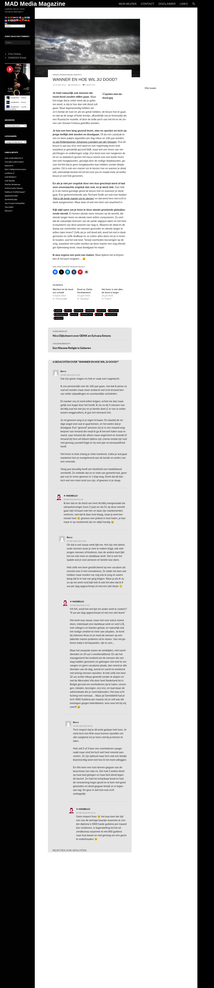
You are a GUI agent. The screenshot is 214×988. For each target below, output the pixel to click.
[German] (23, 17)
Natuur (101, 311)
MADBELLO (75, 85)
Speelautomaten (11, 195)
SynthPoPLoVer (11, 199)
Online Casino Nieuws (14, 188)
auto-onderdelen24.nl (14, 158)
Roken (74, 314)
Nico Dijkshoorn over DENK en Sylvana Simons (82, 333)
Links (184, 3)
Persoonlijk (66, 74)
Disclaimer (167, 3)
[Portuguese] (20, 20)
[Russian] (23, 20)
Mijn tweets (150, 88)
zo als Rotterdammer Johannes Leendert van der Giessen (85, 142)
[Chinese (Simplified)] (11, 17)
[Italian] (9, 20)
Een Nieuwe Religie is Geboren (72, 346)
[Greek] (25, 17)
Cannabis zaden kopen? (14, 162)
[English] (17, 17)
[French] (20, 17)
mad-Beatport (10, 177)
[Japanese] (11, 20)
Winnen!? (9, 211)
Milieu (56, 74)
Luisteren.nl (9, 173)
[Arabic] (9, 17)
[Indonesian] (6, 20)
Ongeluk (113, 311)
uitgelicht (111, 314)
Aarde (58, 311)
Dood (68, 311)
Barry (63, 371)
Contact (147, 3)
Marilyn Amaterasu (12, 184)
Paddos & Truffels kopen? (15, 192)
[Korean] (14, 20)
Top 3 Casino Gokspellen (15, 203)
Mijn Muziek (128, 3)
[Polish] (17, 20)
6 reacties (90, 85)
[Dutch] (14, 17)
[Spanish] (25, 20)
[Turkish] (28, 20)
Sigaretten (87, 314)
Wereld (58, 318)
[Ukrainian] (6, 23)
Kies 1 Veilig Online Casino (15, 169)
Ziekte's (78, 74)
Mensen (90, 311)
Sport (99, 314)
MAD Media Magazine (35, 3)
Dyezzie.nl (9, 165)
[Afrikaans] (6, 17)
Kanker (78, 311)
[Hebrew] (28, 17)
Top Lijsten (9, 207)
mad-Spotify (10, 180)
